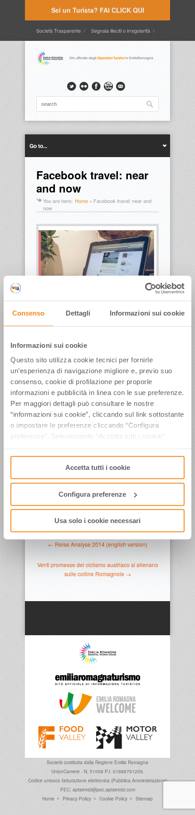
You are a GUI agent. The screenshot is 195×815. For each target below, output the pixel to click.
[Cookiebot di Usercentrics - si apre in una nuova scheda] (145, 288)
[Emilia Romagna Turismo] (97, 687)
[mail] (120, 86)
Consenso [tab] (28, 313)
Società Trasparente (58, 30)
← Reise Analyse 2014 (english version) (97, 544)
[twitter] (71, 86)
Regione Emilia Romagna (121, 762)
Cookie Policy (113, 798)
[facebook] (96, 86)
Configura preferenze (92, 494)
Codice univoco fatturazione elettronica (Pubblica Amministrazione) (97, 780)
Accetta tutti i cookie (97, 467)
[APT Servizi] (97, 65)
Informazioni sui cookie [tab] (147, 313)
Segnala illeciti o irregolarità (120, 30)
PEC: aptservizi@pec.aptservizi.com (97, 789)
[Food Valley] (62, 746)
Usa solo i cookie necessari (97, 520)
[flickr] (83, 86)
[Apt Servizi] (97, 662)
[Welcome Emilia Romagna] (97, 712)
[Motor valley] (126, 746)
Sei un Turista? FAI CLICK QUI (97, 10)
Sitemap (144, 798)
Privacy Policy (77, 798)
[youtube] (108, 86)
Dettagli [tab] (78, 313)
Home (81, 200)
